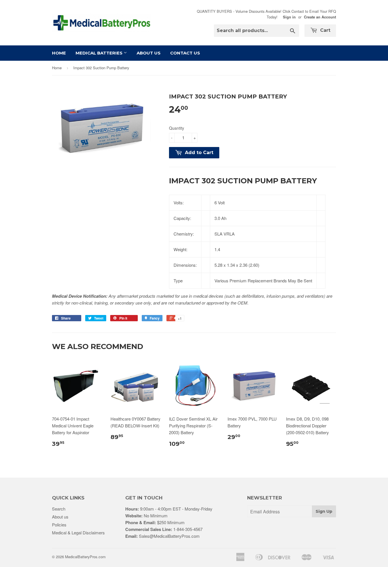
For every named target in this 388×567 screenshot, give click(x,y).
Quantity (176, 128)
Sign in (289, 17)
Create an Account (320, 17)
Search (58, 509)
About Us (148, 53)
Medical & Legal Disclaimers (78, 533)
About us (60, 517)
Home (59, 53)
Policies (59, 525)
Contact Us (185, 53)
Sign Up (324, 511)
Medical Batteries (100, 53)
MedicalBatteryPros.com (85, 556)
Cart (324, 30)
